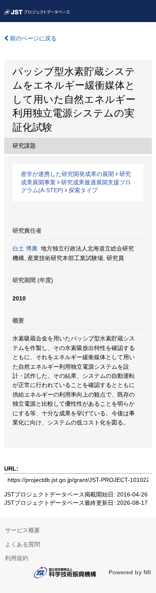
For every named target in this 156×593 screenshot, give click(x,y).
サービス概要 (22, 530)
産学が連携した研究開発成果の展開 (67, 174)
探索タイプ (83, 190)
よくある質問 (22, 544)
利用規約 (16, 558)
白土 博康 (24, 248)
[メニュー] (146, 10)
